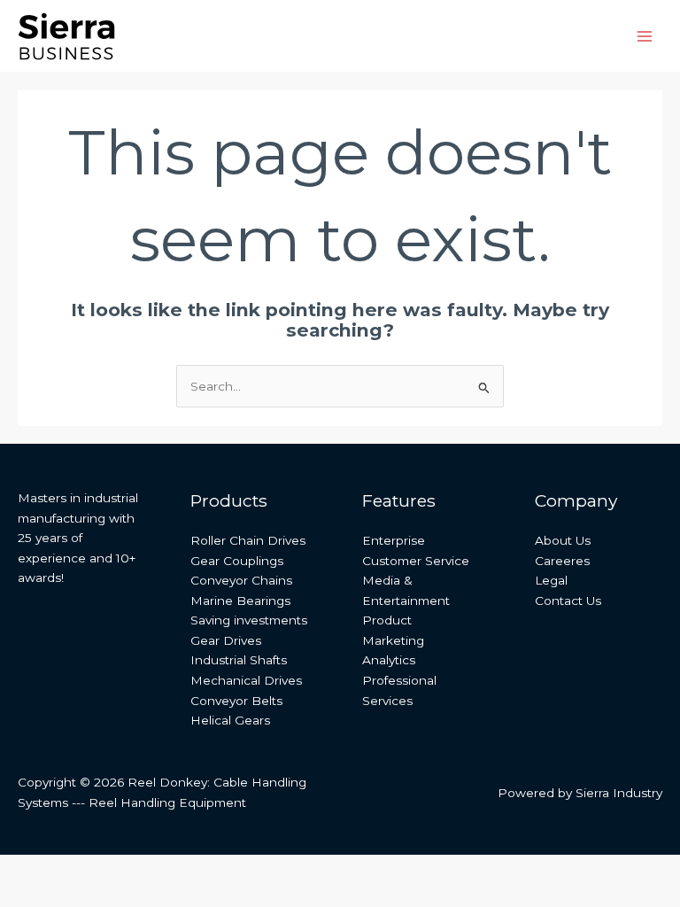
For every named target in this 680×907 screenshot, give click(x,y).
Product (387, 620)
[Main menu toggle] (645, 36)
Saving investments (248, 620)
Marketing (393, 640)
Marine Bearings (240, 600)
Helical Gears (230, 720)
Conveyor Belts (236, 701)
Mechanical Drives (246, 680)
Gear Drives (225, 640)
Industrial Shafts (238, 660)
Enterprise (393, 540)
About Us (563, 540)
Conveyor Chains (241, 580)
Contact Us (568, 600)
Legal (551, 580)
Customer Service (415, 561)
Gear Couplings (236, 561)
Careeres (562, 561)
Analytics (388, 660)
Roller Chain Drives (247, 540)
